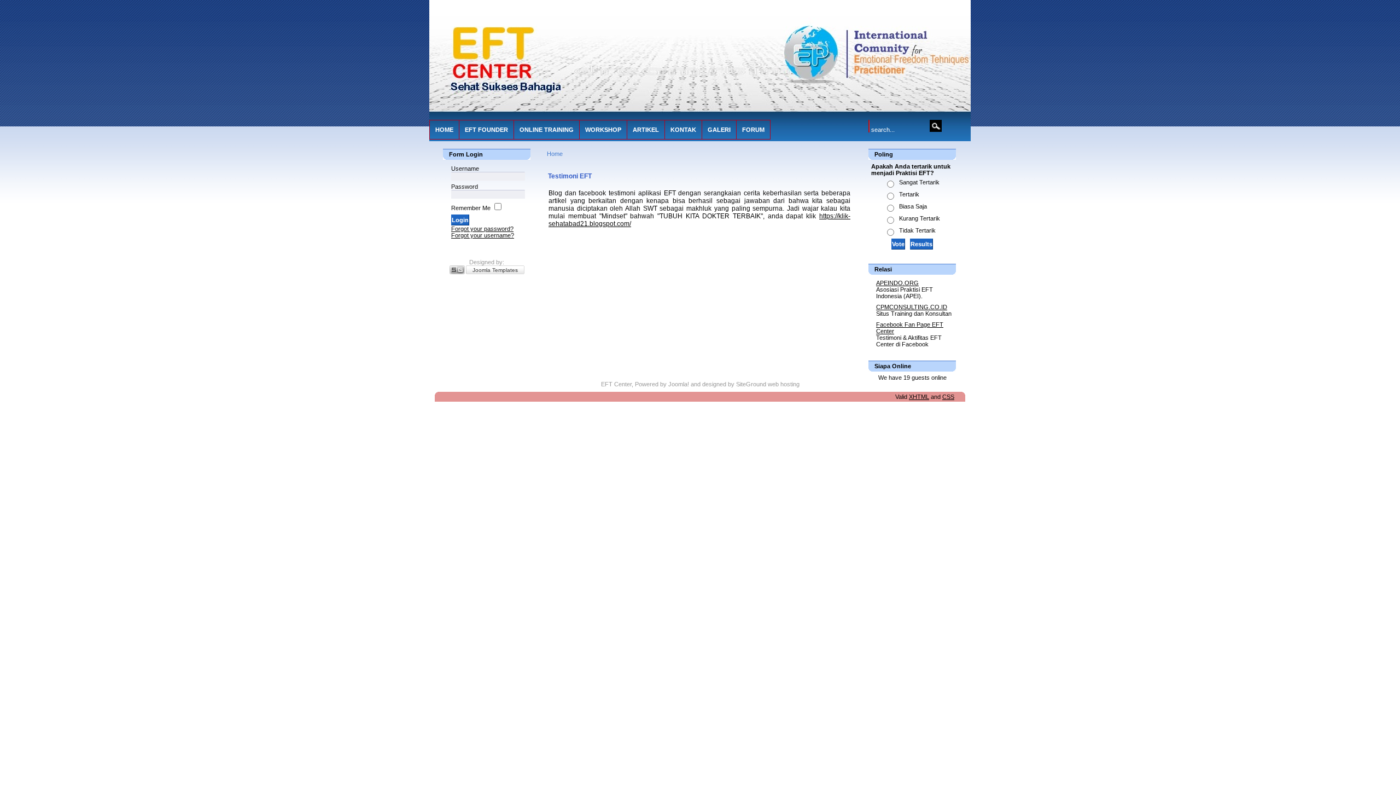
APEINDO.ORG (897, 283)
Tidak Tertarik (917, 230)
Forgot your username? (482, 235)
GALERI (719, 129)
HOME (444, 129)
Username (465, 168)
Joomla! (678, 384)
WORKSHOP (603, 129)
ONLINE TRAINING (547, 129)
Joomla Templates (495, 270)
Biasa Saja (913, 206)
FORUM (753, 129)
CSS (948, 396)
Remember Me (471, 208)
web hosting (784, 384)
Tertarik (909, 194)
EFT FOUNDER (486, 129)
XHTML (919, 396)
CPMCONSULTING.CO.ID (911, 307)
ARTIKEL (646, 129)
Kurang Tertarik (919, 218)
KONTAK (683, 129)
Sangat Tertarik (919, 182)
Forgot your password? (482, 228)
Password (464, 186)
